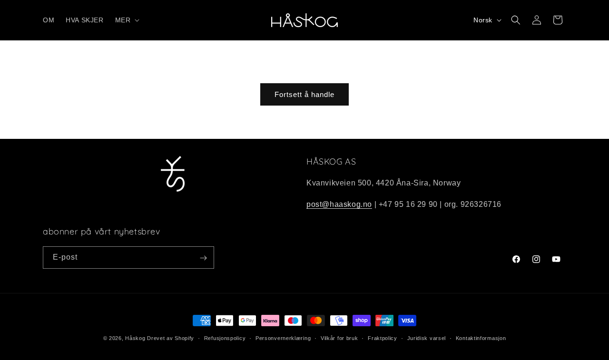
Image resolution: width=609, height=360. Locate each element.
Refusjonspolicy (225, 338)
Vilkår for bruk (339, 338)
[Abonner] (203, 258)
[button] (126, 20)
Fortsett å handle (304, 94)
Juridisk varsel (426, 338)
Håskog (135, 338)
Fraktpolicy (382, 338)
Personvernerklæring (283, 338)
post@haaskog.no (339, 204)
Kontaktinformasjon (481, 338)
